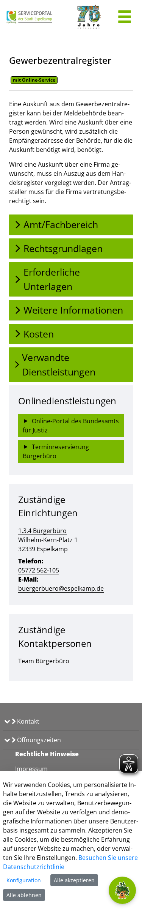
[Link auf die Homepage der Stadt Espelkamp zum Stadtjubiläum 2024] (88, 17)
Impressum (31, 769)
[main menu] (124, 17)
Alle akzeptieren (74, 880)
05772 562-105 (38, 570)
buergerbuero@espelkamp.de (61, 588)
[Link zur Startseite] (29, 17)
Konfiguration (23, 880)
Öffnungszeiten (38, 740)
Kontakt (27, 721)
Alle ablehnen (24, 895)
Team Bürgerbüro (43, 661)
